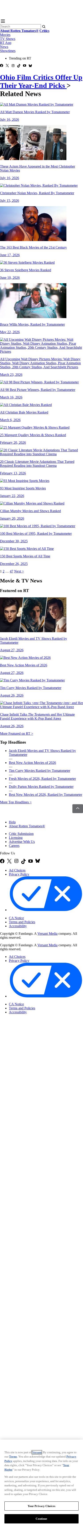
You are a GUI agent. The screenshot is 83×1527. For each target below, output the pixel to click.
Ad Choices (17, 870)
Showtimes (7, 51)
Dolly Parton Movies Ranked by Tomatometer (41, 786)
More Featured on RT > (16, 733)
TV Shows (7, 39)
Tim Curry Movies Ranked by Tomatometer (39, 770)
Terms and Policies (22, 922)
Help (12, 822)
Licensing (16, 838)
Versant (37, 1452)
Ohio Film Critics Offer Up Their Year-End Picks (41, 81)
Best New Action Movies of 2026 (32, 762)
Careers (14, 846)
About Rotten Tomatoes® (27, 826)
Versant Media (47, 933)
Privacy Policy (19, 874)
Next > (19, 571)
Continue (41, 1518)
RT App (5, 43)
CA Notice (16, 918)
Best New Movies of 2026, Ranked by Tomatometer (45, 794)
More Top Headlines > (16, 802)
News (4, 47)
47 (11, 571)
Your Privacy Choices (28, 914)
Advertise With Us (22, 842)
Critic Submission (21, 834)
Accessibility (18, 926)
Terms (13, 1456)
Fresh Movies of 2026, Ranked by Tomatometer (42, 778)
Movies (5, 35)
